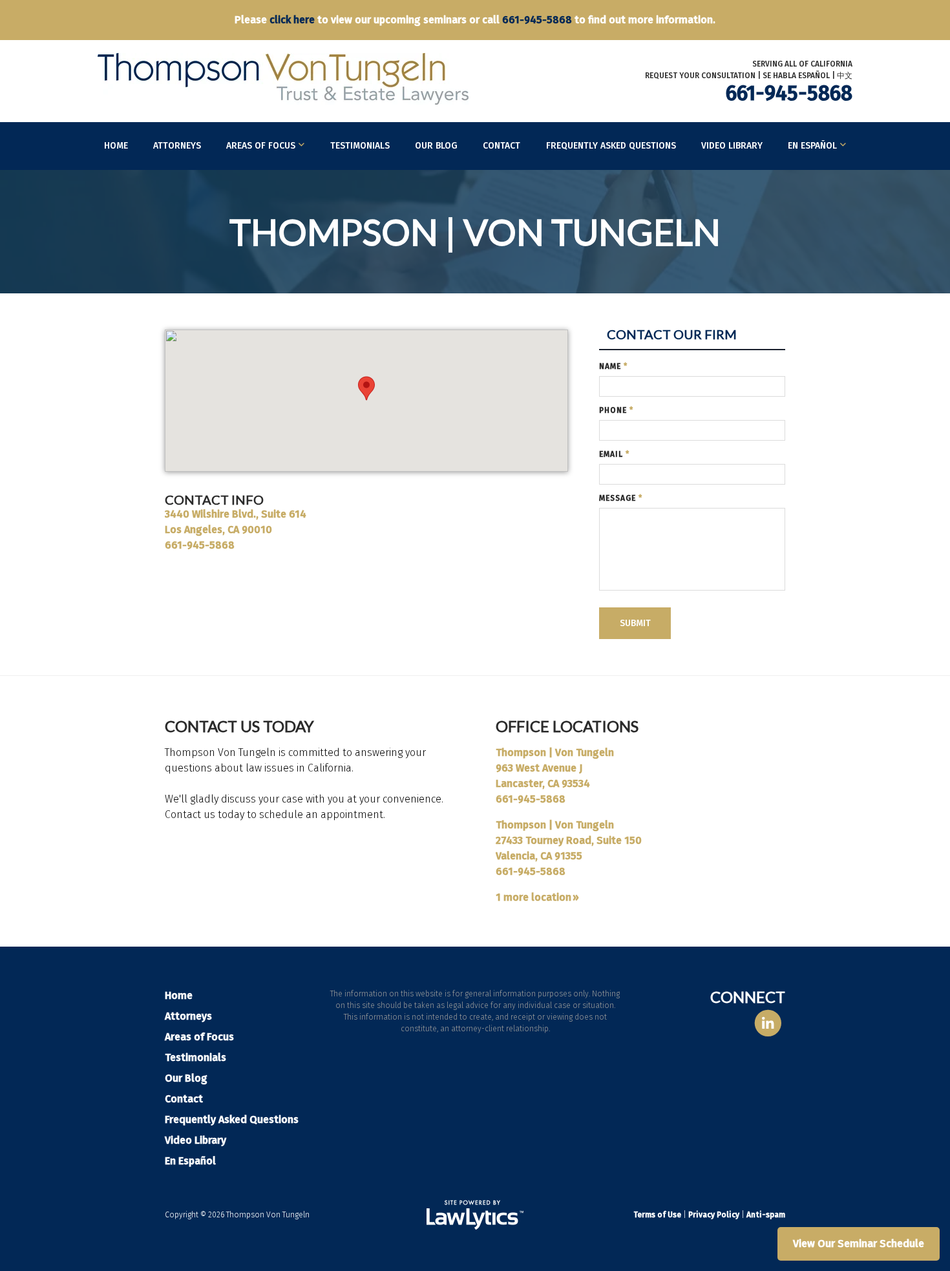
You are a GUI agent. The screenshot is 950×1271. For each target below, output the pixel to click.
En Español (812, 145)
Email (614, 454)
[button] (366, 388)
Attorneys (177, 145)
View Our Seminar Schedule (858, 1243)
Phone (616, 410)
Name (613, 366)
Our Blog (436, 145)
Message (620, 498)
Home (116, 145)
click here (292, 20)
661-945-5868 (537, 20)
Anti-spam (765, 1214)
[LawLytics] (475, 1215)
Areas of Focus (260, 145)
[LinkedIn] (768, 1024)
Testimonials (360, 145)
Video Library (732, 145)
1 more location (533, 897)
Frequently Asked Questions (611, 145)
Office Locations (567, 726)
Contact (501, 145)
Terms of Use (657, 1214)
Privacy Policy (713, 1214)
